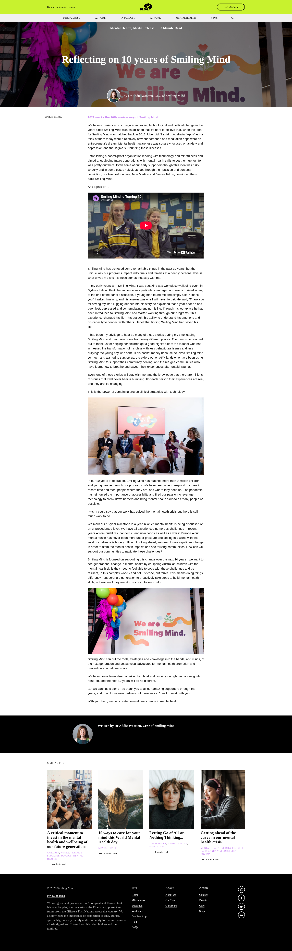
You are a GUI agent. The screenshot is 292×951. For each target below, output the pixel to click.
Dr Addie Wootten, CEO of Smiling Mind (156, 96)
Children (53, 852)
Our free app (139, 916)
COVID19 (205, 854)
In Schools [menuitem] (128, 18)
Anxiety (213, 851)
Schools (66, 855)
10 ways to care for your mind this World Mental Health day (119, 837)
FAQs (135, 927)
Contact (203, 894)
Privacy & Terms (56, 895)
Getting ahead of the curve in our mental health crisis (218, 837)
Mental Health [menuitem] (186, 18)
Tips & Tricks (157, 843)
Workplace (137, 911)
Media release (143, 28)
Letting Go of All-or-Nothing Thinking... (167, 835)
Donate (203, 900)
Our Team (170, 900)
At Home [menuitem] (100, 18)
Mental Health (120, 28)
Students (53, 855)
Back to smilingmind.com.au (61, 7)
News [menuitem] (214, 18)
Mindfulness (228, 851)
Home (135, 894)
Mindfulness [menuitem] (71, 18)
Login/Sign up (231, 7)
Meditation (156, 846)
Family (64, 852)
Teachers (76, 852)
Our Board (171, 905)
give (201, 905)
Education (137, 905)
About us (170, 894)
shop (202, 911)
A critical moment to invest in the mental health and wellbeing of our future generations (67, 840)
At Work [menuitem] (155, 18)
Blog (134, 921)
